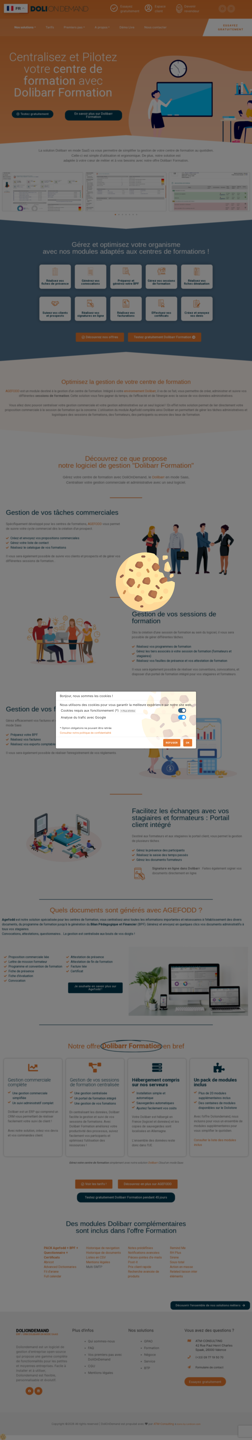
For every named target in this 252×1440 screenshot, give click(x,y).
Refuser (172, 742)
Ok (188, 742)
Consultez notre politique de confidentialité (85, 732)
